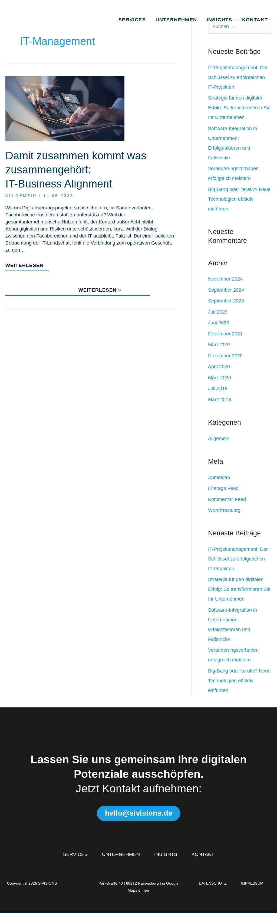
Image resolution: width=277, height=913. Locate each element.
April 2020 (219, 366)
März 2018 (219, 399)
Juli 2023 (217, 312)
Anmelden (219, 477)
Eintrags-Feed (223, 488)
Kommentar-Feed (227, 499)
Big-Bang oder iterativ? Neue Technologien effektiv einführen (239, 199)
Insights (219, 19)
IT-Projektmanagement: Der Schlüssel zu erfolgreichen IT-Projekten (238, 77)
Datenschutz (213, 883)
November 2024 (225, 279)
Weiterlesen (24, 265)
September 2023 (226, 301)
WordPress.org (224, 510)
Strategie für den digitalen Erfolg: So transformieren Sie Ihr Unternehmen (239, 107)
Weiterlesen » (74, 288)
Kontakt (255, 19)
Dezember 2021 (225, 334)
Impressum (252, 883)
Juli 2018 (217, 388)
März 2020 (219, 377)
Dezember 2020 (225, 355)
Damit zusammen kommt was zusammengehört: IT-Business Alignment (75, 170)
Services (132, 19)
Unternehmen (176, 19)
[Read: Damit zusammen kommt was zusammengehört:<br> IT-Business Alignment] (64, 108)
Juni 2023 (218, 322)
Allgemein (21, 195)
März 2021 (219, 344)
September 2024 (226, 290)
